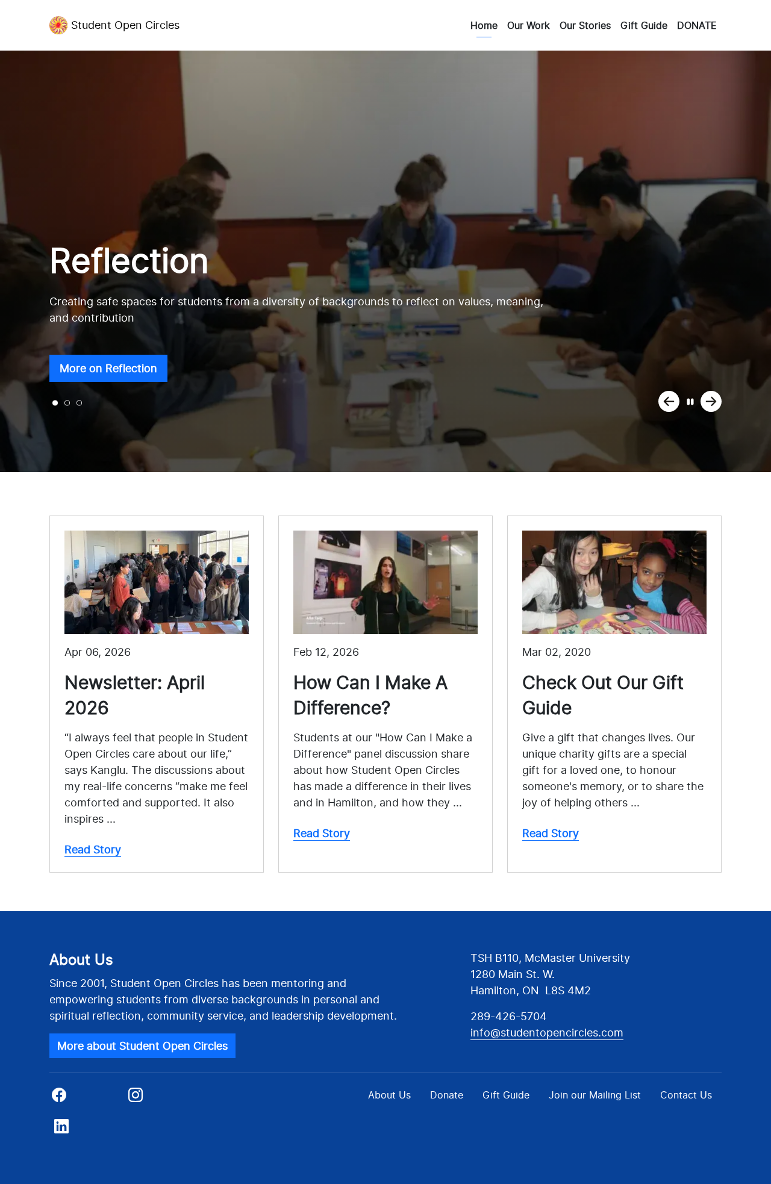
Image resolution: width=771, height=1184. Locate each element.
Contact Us (686, 1095)
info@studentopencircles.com (546, 1032)
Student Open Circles (125, 25)
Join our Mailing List (595, 1095)
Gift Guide (643, 25)
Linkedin (82, 1129)
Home (484, 25)
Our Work (528, 25)
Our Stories (585, 25)
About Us (389, 1095)
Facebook (86, 1098)
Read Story (92, 849)
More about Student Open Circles (142, 1045)
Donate (446, 1095)
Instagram (162, 1098)
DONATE (697, 25)
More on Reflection (108, 368)
